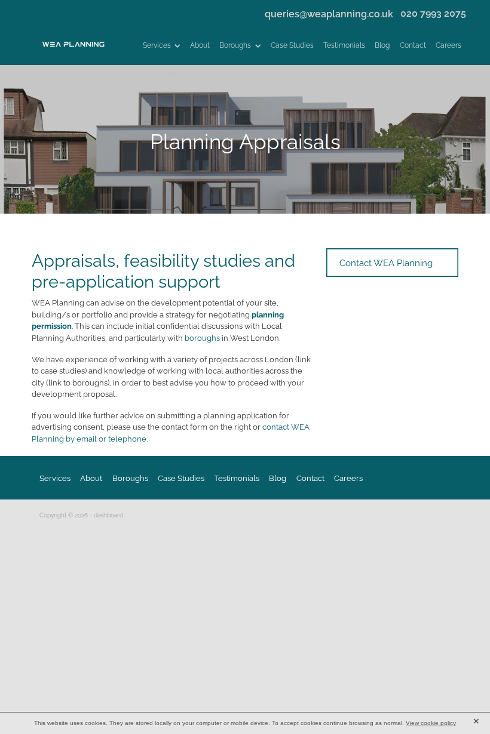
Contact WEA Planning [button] (386, 262)
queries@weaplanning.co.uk (329, 12)
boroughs (203, 337)
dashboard (108, 515)
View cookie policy (431, 723)
